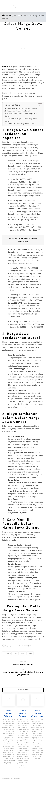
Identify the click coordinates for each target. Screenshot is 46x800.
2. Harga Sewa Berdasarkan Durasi (17, 111)
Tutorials (22, 653)
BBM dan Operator (9, 721)
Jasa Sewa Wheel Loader (23, 740)
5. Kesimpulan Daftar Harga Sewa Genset (20, 124)
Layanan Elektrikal (22, 749)
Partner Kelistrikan (22, 756)
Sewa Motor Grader (23, 765)
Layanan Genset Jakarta (8, 744)
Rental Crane (21, 758)
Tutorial (15, 653)
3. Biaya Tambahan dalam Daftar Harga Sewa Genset (21, 115)
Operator (6, 748)
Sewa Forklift (6, 756)
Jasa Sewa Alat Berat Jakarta (10, 734)
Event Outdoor (10, 724)
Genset (5, 66)
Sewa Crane (10, 754)
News (9, 653)
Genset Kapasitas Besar (7, 726)
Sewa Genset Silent (8, 759)
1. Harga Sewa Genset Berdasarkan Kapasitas (21, 108)
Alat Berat (8, 720)
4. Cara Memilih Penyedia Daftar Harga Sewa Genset (21, 120)
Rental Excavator (9, 749)
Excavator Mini (22, 725)
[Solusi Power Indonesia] (14, 6)
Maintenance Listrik (8, 747)
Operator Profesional (36, 747)
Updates (30, 653)
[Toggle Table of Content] (39, 105)
